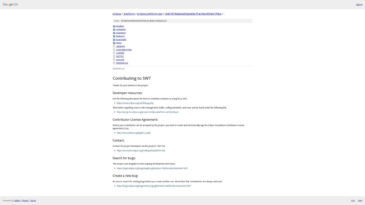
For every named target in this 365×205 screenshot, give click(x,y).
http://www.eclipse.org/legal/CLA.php (134, 132)
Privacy (25, 200)
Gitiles (17, 200)
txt (353, 200)
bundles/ (120, 26)
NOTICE (120, 56)
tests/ (118, 42)
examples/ (121, 32)
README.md (122, 63)
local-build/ (121, 39)
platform (129, 14)
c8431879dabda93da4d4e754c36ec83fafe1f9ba (193, 14)
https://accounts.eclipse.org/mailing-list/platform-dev (141, 150)
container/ (121, 29)
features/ (120, 36)
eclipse (117, 14)
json (360, 200)
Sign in (359, 4)
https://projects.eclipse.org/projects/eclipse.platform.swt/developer (148, 112)
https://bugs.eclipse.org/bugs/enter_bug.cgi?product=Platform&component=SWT (154, 185)
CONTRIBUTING (123, 49)
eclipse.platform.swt (149, 14)
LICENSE (120, 53)
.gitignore (120, 46)
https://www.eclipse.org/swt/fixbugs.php (135, 103)
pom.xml (120, 59)
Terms (33, 200)
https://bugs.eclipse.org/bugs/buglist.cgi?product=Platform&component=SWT (152, 168)
